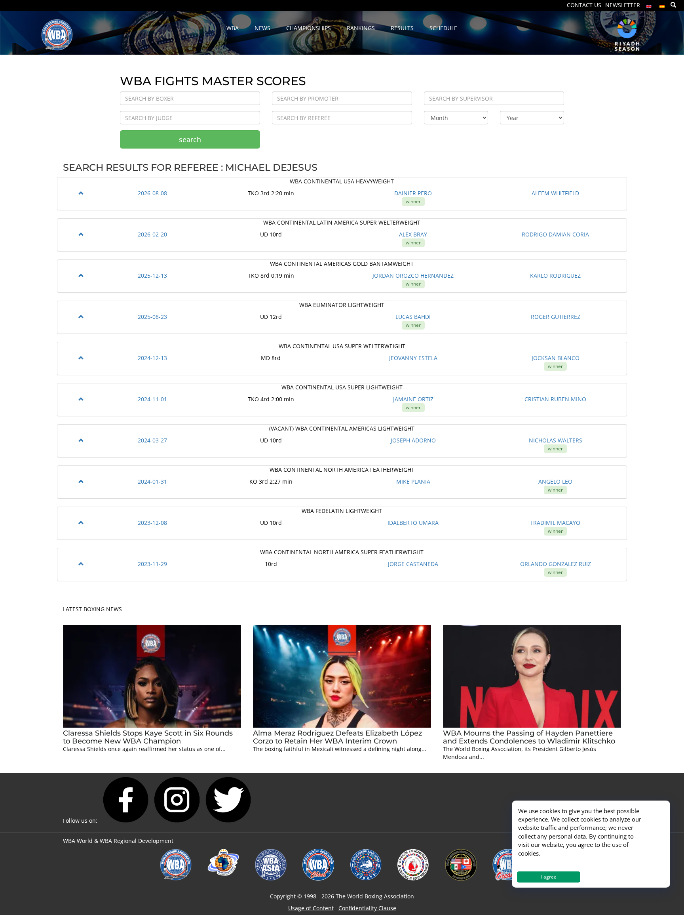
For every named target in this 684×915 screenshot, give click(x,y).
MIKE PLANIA (413, 481)
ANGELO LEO (555, 481)
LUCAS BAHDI (413, 316)
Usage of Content (311, 908)
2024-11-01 (152, 399)
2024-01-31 (152, 481)
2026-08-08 (152, 193)
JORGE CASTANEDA (413, 564)
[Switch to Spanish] (662, 4)
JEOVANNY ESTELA (413, 358)
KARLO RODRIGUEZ (555, 275)
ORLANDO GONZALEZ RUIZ (555, 564)
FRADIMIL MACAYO (555, 522)
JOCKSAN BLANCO (556, 358)
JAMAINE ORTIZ (413, 399)
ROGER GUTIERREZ (555, 316)
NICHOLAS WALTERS (555, 440)
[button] (81, 193)
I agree (549, 876)
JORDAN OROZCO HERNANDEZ (413, 275)
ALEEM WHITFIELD (555, 193)
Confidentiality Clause (367, 908)
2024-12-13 (152, 358)
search (190, 139)
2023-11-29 (152, 564)
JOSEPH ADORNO (413, 440)
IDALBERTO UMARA (413, 522)
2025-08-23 (152, 316)
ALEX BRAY (413, 234)
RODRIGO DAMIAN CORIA (555, 234)
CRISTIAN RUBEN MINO (555, 399)
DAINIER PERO (413, 193)
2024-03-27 (152, 440)
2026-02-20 (152, 234)
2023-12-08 (152, 522)
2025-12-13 (152, 275)
